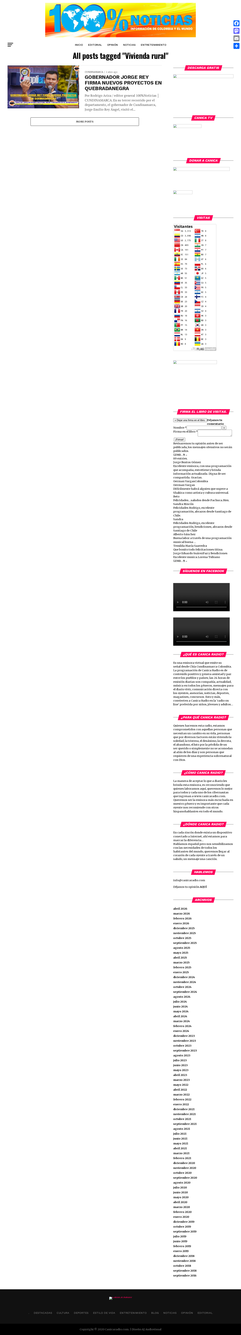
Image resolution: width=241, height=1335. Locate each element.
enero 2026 (181, 923)
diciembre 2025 (184, 928)
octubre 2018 (182, 1265)
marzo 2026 (181, 913)
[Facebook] (236, 23)
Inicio (79, 44)
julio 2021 (179, 1133)
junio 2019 (180, 1241)
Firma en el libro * (185, 431)
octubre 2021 (182, 1119)
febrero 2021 (182, 1158)
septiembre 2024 (185, 992)
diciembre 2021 (183, 1109)
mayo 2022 (180, 1084)
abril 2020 (180, 1202)
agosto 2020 (182, 1182)
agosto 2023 (181, 1055)
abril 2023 (180, 1075)
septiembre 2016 (185, 1275)
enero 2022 (181, 1104)
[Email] (236, 38)
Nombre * (180, 427)
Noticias (129, 44)
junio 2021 (180, 1138)
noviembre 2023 (184, 1040)
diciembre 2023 (184, 1036)
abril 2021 (180, 1148)
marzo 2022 (181, 1094)
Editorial (95, 44)
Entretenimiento (153, 44)
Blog (155, 1312)
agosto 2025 (181, 948)
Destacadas (43, 1312)
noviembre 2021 (184, 1114)
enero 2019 (181, 1251)
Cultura (63, 1312)
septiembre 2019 (185, 1231)
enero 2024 (181, 1031)
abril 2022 (180, 1089)
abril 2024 (180, 1016)
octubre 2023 (182, 1045)
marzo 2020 (181, 1207)
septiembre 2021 (185, 1124)
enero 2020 (181, 1217)
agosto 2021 (181, 1128)
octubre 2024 (182, 987)
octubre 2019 (182, 1226)
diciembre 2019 (183, 1221)
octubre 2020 (182, 1173)
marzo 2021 (181, 1153)
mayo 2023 (180, 1070)
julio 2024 (180, 1001)
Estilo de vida (104, 1312)
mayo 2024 (180, 1011)
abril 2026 (180, 908)
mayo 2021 (180, 1143)
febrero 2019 (182, 1246)
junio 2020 (180, 1192)
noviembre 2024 (184, 982)
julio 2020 (180, 1187)
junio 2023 (180, 1065)
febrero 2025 (182, 967)
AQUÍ (203, 887)
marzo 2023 (181, 1080)
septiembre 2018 (185, 1270)
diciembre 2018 (183, 1256)
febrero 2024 (182, 1026)
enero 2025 (181, 972)
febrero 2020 (182, 1212)
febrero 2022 (182, 1099)
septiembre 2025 (185, 943)
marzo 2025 (181, 962)
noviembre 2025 (184, 933)
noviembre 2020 (184, 1168)
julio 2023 (180, 1060)
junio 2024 (180, 1006)
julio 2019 (179, 1236)
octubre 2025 (182, 938)
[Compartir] (236, 46)
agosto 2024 (181, 996)
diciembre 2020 (184, 1163)
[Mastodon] (236, 31)
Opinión (112, 44)
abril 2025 (180, 957)
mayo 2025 (180, 952)
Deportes (81, 1312)
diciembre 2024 (184, 977)
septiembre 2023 (185, 1050)
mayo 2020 (181, 1197)
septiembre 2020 (185, 1177)
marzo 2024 (181, 1021)
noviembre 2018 (184, 1261)
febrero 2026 (182, 918)
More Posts (84, 121)
